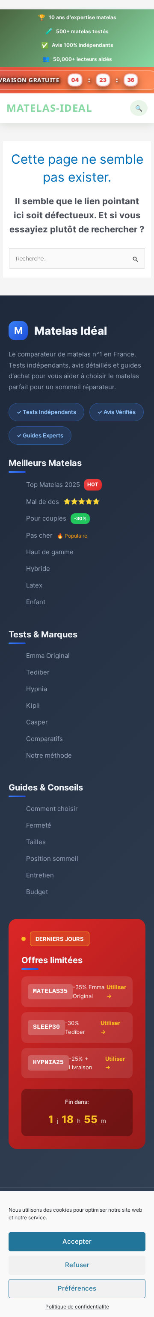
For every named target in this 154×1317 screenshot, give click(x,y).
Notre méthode (49, 755)
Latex (34, 585)
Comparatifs (44, 739)
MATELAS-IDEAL (49, 108)
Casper (37, 722)
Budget (37, 892)
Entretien (40, 875)
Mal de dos (63, 502)
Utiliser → (116, 991)
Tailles (36, 842)
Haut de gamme (50, 552)
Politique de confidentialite (77, 1306)
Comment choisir (52, 809)
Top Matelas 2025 (62, 484)
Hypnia (36, 689)
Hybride (38, 568)
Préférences (77, 1288)
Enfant (35, 602)
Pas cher (56, 535)
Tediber (38, 672)
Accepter (77, 1241)
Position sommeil (52, 858)
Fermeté (38, 825)
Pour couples (56, 518)
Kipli (33, 705)
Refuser (77, 1265)
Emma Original (48, 655)
